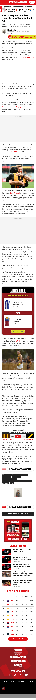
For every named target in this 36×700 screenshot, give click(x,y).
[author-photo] (18, 497)
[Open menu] (2, 2)
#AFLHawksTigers (9, 439)
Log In (32, 2)
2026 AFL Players (6, 474)
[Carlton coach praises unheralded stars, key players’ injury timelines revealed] (6, 574)
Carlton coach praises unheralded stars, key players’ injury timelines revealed (23, 573)
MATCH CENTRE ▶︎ (29, 439)
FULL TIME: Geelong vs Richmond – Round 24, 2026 (22, 558)
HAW (12, 619)
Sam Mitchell (15, 152)
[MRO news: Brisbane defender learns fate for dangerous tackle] (6, 583)
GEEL (12, 612)
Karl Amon (6, 107)
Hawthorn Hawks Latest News (9, 479)
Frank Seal (12, 30)
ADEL (12, 615)
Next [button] (33, 9)
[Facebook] (9, 675)
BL (11, 608)
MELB (12, 623)
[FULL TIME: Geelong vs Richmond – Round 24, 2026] (6, 559)
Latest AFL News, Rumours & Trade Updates (12, 481)
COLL (12, 630)
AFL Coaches (28, 481)
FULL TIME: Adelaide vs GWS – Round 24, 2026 (22, 551)
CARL (12, 634)
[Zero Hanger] (18, 2)
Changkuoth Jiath (27, 57)
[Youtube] (26, 675)
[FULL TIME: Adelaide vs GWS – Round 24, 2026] (6, 552)
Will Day (19, 341)
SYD (12, 604)
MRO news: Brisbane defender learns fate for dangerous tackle (23, 582)
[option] (11, 9)
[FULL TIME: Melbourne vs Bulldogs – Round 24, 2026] (6, 567)
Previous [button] (3, 9)
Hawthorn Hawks (6, 477)
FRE (12, 601)
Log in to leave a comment (18, 514)
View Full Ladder (18, 639)
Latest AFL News (16, 477)
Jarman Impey (15, 107)
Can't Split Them (18, 331)
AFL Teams (24, 474)
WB (12, 627)
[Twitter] (15, 675)
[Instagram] (20, 675)
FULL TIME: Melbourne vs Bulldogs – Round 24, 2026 (21, 565)
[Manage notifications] (3, 688)
